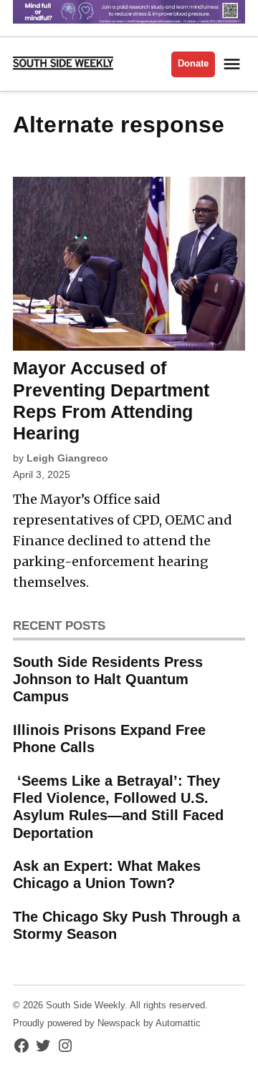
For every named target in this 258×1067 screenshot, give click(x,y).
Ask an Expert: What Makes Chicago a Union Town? (107, 874)
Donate (193, 64)
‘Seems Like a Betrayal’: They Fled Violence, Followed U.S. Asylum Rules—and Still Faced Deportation (118, 807)
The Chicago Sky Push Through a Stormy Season (126, 925)
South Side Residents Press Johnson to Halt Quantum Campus (108, 679)
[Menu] (233, 64)
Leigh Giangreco (67, 458)
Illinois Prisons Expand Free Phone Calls (109, 738)
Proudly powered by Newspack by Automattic (107, 1023)
